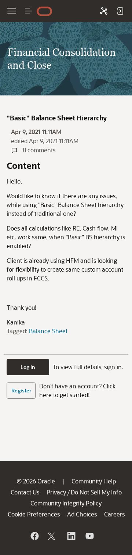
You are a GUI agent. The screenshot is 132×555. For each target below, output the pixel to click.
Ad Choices (82, 514)
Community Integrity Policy (66, 503)
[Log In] (120, 11)
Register (21, 390)
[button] (29, 11)
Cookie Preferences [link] (34, 514)
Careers (114, 514)
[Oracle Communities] (103, 11)
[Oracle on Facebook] (34, 536)
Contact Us (25, 492)
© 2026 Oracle (35, 481)
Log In (28, 366)
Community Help (94, 481)
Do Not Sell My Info (96, 492)
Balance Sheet (48, 331)
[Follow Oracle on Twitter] (52, 536)
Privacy (56, 492)
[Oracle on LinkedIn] (71, 536)
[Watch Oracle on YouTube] (89, 536)
